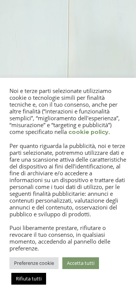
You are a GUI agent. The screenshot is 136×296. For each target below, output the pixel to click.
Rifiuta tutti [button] (29, 278)
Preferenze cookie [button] (34, 263)
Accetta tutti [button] (80, 263)
